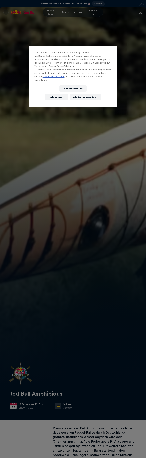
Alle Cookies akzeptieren (85, 97)
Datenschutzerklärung (54, 76)
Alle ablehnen (56, 97)
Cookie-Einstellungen (73, 88)
